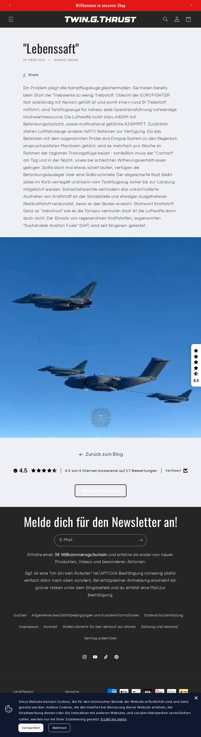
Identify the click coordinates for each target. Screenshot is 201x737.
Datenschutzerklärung (163, 615)
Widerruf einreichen (100, 490)
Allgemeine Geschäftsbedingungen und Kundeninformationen (85, 615)
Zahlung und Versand (159, 627)
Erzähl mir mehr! (114, 719)
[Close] (196, 697)
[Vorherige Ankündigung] (9, 5)
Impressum (29, 627)
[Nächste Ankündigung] (191, 5)
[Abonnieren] (141, 540)
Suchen (20, 615)
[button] (10, 19)
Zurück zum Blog (104, 454)
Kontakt (50, 627)
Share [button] (33, 75)
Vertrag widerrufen (100, 638)
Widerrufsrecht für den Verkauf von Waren (99, 627)
